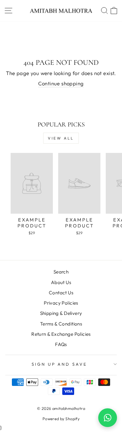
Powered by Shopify (61, 418)
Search (61, 272)
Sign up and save (60, 364)
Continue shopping (61, 83)
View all (61, 138)
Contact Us (61, 293)
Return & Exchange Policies (61, 334)
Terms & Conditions (61, 324)
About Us (61, 282)
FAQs (61, 344)
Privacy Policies (61, 303)
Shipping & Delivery (61, 313)
